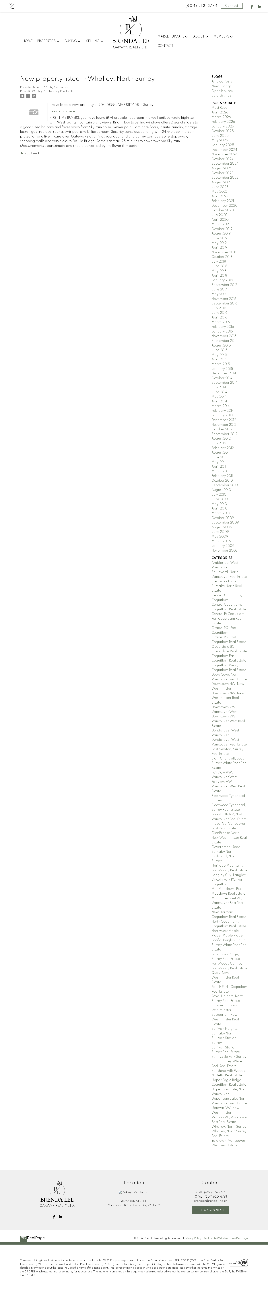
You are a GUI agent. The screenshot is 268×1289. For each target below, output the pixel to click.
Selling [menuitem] (93, 41)
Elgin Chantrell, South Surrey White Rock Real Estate (229, 763)
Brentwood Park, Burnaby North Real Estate (226, 586)
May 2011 (218, 462)
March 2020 (221, 224)
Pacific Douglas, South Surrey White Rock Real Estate (229, 945)
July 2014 (218, 387)
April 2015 (219, 359)
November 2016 (223, 299)
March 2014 (220, 406)
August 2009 (221, 527)
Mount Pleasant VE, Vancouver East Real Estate (227, 903)
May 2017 (218, 294)
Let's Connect (211, 1210)
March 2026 (221, 117)
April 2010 (219, 508)
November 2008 (224, 550)
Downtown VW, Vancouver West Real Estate (228, 721)
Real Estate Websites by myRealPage (225, 1238)
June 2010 (219, 499)
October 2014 (221, 378)
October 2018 (221, 257)
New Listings (221, 86)
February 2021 (222, 201)
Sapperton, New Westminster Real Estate (225, 1019)
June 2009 (220, 532)
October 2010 (222, 480)
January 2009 (222, 546)
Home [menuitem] (27, 41)
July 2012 (218, 443)
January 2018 (222, 280)
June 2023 (219, 187)
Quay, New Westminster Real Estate (225, 977)
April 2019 (219, 247)
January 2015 (222, 369)
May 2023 (219, 191)
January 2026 (222, 126)
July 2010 (218, 494)
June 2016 (219, 312)
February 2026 (223, 121)
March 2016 (220, 322)
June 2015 (219, 350)
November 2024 (224, 154)
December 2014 (223, 373)
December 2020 (224, 205)
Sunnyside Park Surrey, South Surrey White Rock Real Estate (229, 1061)
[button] (251, 7)
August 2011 (220, 452)
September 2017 (224, 285)
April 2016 (219, 317)
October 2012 (221, 429)
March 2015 (220, 364)
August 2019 (221, 233)
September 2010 (224, 485)
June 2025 (220, 135)
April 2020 (220, 219)
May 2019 (219, 243)
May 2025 (219, 140)
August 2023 (221, 182)
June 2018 (219, 266)
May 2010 (219, 504)
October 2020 (222, 210)
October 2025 (222, 131)
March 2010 (220, 513)
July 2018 (218, 261)
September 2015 (224, 341)
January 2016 (222, 331)
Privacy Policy (193, 1238)
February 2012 (222, 448)
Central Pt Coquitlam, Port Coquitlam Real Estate (228, 618)
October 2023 (222, 173)
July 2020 (219, 215)
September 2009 (225, 522)
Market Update (171, 36)
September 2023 (224, 177)
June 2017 (219, 289)
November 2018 (223, 252)
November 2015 (223, 336)
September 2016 (224, 303)
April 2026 (219, 112)
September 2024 (224, 163)
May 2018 (218, 271)
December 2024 (224, 149)
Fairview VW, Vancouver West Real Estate (228, 786)
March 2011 (220, 471)
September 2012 (224, 434)
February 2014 (222, 410)
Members (221, 36)
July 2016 (218, 308)
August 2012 (221, 438)
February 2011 (222, 476)
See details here (62, 111)
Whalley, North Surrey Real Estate (53, 91)
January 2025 (222, 145)
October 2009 (222, 518)
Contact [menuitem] (165, 46)
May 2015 (219, 355)
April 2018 (219, 275)
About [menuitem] (199, 36)
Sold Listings (221, 95)
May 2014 (219, 396)
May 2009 (219, 536)
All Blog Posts (221, 81)
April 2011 (218, 466)
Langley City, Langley (228, 875)
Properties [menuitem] (46, 41)
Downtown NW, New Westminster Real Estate (227, 698)
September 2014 (224, 382)
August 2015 (221, 345)
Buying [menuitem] (71, 41)
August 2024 (221, 168)
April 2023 (219, 196)
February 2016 (222, 326)
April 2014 (219, 401)
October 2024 (222, 159)
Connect (231, 5)
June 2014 (219, 392)
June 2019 (219, 238)
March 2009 (221, 541)
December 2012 (223, 420)
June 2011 (218, 457)
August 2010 (221, 490)
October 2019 (221, 229)
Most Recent (220, 107)
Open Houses (222, 91)
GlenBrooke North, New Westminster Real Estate (229, 837)
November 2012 (223, 424)
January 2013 (222, 415)
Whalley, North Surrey (228, 1126)
